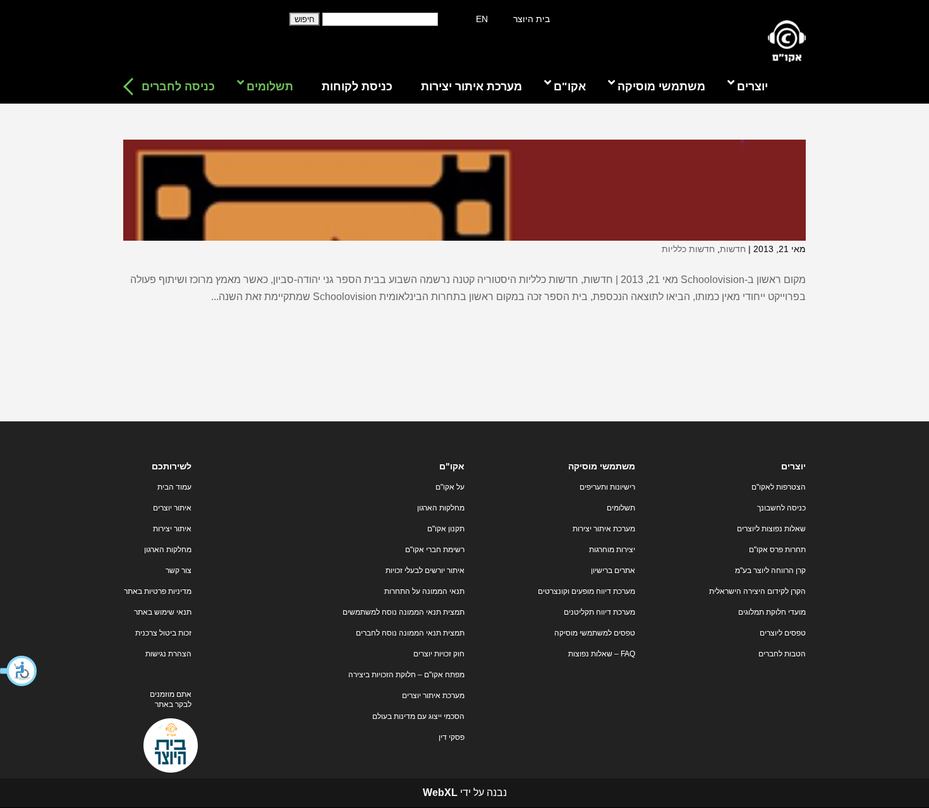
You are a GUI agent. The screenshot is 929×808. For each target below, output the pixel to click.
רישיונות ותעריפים (607, 487)
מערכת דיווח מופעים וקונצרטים (586, 591)
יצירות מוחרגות (612, 549)
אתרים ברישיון (613, 570)
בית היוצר (531, 19)
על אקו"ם (449, 487)
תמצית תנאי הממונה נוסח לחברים (410, 633)
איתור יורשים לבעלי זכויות (425, 570)
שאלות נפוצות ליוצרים (771, 528)
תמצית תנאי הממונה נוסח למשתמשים (403, 612)
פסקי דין (451, 737)
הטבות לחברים (782, 653)
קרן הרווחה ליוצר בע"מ (770, 570)
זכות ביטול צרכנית (163, 633)
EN (482, 19)
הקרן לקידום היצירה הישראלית (757, 591)
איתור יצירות (172, 528)
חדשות (733, 249)
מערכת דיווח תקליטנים (599, 612)
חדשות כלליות (688, 249)
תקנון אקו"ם (445, 528)
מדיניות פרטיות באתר (157, 591)
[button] (19, 671)
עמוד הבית (174, 487)
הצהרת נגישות (168, 653)
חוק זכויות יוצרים (438, 653)
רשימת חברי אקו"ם (434, 549)
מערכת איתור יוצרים (433, 695)
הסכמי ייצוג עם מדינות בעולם (418, 716)
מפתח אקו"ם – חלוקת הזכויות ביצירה (406, 674)
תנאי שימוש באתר (162, 612)
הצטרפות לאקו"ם (778, 487)
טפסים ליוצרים (783, 633)
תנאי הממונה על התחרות (424, 591)
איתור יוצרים (172, 507)
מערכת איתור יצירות (604, 528)
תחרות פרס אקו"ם (777, 549)
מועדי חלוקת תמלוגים (772, 612)
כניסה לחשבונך (781, 507)
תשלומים (621, 507)
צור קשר (178, 570)
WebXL (440, 792)
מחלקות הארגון (440, 507)
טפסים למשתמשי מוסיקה (594, 633)
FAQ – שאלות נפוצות (601, 653)
